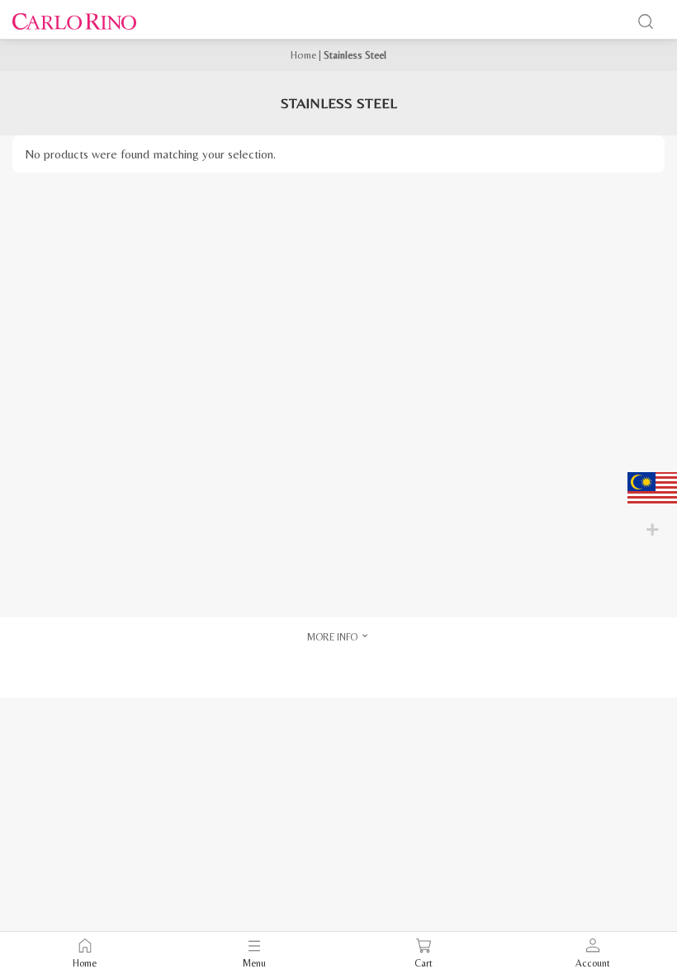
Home (303, 55)
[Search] (646, 21)
